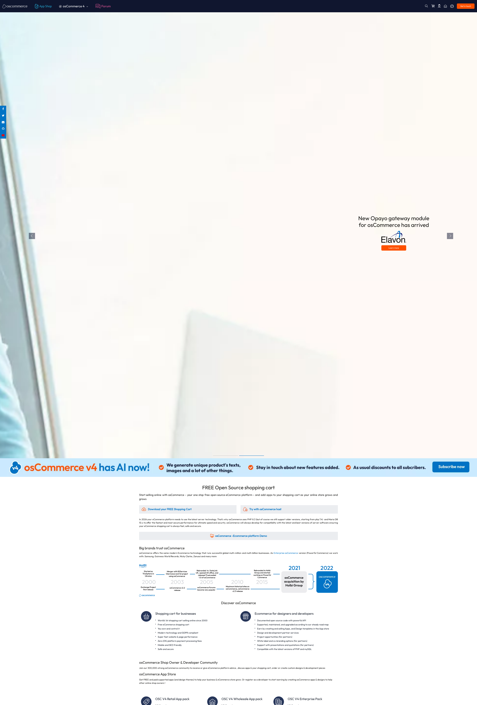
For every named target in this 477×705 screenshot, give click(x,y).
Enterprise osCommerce (286, 553)
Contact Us (445, 6)
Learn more (394, 246)
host (265, 509)
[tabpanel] (238, 229)
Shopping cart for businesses (188, 631)
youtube (3, 135)
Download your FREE (169, 509)
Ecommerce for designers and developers (288, 631)
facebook (3, 109)
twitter (3, 115)
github (3, 128)
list (3, 122)
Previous (32, 236)
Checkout (433, 6)
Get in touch (465, 6)
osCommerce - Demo (241, 536)
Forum (106, 6)
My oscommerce (439, 6)
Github (452, 6)
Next (450, 236)
